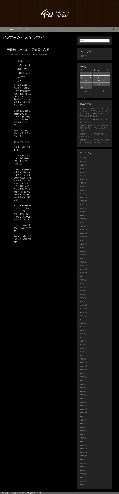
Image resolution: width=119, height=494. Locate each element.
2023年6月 (83, 251)
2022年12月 (83, 265)
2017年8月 (83, 463)
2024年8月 (83, 212)
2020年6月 (83, 341)
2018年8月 (83, 420)
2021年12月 (83, 305)
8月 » (103, 91)
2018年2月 (83, 441)
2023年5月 (83, 255)
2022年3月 (83, 298)
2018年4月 (83, 434)
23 (86, 84)
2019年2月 (83, 398)
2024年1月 (83, 226)
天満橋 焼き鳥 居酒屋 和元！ (29, 50)
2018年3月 (83, 438)
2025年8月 (83, 186)
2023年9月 (83, 240)
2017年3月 (83, 477)
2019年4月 (83, 391)
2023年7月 (83, 248)
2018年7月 (83, 424)
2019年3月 (83, 395)
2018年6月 (83, 427)
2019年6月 (83, 384)
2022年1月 (83, 301)
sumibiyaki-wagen (40, 54)
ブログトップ (23, 29)
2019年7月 (83, 380)
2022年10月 (83, 273)
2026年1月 (83, 176)
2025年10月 (83, 179)
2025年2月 (83, 190)
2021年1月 (83, 327)
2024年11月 (83, 201)
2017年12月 (83, 449)
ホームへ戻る (7, 29)
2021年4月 (83, 316)
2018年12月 (83, 406)
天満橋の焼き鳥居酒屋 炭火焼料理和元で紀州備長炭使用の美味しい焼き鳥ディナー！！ (94, 128)
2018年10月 (83, 413)
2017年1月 (83, 485)
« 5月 (86, 91)
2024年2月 (83, 222)
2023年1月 (83, 262)
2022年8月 (83, 280)
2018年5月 (83, 431)
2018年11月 (83, 409)
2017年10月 (83, 456)
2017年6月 (83, 470)
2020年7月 (83, 337)
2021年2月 (83, 323)
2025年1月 (83, 194)
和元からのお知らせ (19, 493)
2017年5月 (83, 474)
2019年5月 (83, 388)
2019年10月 (83, 370)
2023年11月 (83, 233)
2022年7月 (83, 283)
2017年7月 (83, 467)
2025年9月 (83, 183)
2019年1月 (83, 402)
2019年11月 (83, 366)
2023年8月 (83, 244)
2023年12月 (83, 230)
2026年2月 (83, 172)
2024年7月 (83, 215)
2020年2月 (83, 355)
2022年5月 (83, 291)
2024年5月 (83, 219)
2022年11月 (83, 269)
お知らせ (27, 54)
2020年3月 (83, 352)
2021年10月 (83, 312)
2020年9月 (83, 330)
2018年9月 (83, 416)
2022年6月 (83, 287)
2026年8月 (83, 158)
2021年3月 (83, 319)
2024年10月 (83, 204)
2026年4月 (83, 165)
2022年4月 (83, 294)
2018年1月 (83, 445)
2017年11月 (83, 452)
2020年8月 (83, 334)
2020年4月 (83, 348)
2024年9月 (83, 208)
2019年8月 (83, 377)
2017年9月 (83, 459)
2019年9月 (83, 373)
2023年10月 (83, 237)
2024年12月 (83, 197)
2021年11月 (83, 309)
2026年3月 (83, 169)
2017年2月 (83, 481)
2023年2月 (83, 258)
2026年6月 (83, 161)
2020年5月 (83, 345)
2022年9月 (83, 276)
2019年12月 (83, 362)
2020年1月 (83, 359)
